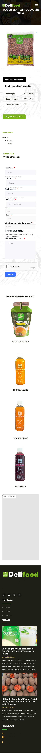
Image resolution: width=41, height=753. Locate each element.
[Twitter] (4, 595)
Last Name (11, 178)
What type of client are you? (19, 223)
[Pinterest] (14, 595)
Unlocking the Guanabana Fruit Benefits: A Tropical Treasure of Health (18, 651)
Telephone (11, 200)
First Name (10, 168)
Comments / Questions (15, 239)
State (9, 215)
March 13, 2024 (8, 707)
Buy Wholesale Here (14, 117)
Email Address (11, 189)
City (7, 208)
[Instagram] (19, 595)
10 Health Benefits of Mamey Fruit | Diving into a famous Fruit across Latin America (19, 701)
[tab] (14, 79)
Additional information (14, 80)
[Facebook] (9, 595)
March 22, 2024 (8, 657)
